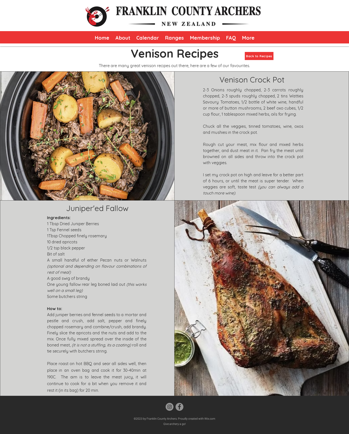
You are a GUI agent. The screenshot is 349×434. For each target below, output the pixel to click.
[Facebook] (179, 407)
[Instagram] (169, 407)
